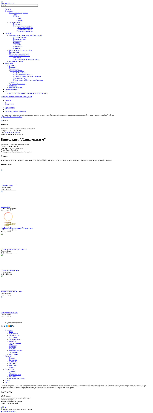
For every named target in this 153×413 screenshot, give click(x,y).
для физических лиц (24, 30)
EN (6, 91)
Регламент (17, 58)
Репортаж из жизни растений (11, 291)
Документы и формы (16, 71)
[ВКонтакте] (4, 326)
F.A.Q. (7, 382)
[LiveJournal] (13, 326)
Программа (17, 41)
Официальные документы (18, 13)
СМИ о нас (13, 345)
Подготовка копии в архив (22, 74)
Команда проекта (19, 39)
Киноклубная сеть (15, 87)
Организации (14, 69)
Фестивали (13, 82)
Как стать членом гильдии (22, 26)
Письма (16, 16)
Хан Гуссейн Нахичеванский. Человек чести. (17, 228)
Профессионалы (15, 375)
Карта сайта (13, 354)
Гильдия (12, 358)
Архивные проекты (16, 61)
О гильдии (9, 11)
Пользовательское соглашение (15, 351)
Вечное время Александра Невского (14, 249)
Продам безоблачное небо (10, 270)
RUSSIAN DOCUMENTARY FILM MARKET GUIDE (28, 93)
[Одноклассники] (9, 326)
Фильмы (12, 65)
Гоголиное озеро (7, 186)
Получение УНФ (19, 72)
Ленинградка (5, 207)
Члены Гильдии (14, 22)
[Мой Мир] (11, 326)
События (12, 363)
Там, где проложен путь (9, 313)
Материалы (13, 86)
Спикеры (16, 43)
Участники (17, 44)
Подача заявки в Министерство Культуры (28, 80)
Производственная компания (15, 111)
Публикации (17, 46)
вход (2, 3)
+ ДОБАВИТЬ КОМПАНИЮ (11, 117)
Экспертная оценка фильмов (19, 56)
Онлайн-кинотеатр (11, 89)
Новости (8, 9)
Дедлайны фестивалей (17, 84)
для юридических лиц (25, 31)
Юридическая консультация (19, 54)
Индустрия (9, 63)
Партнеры (17, 48)
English (7, 380)
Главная (8, 100)
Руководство (17, 24)
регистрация (9, 3)
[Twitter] (7, 326)
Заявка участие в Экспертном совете (26, 59)
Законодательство (19, 78)
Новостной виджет (13, 366)
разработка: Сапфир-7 (8, 411)
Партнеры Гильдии (12, 347)
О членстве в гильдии (25, 28)
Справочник (9, 104)
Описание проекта (20, 37)
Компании (13, 377)
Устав (15, 15)
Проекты (8, 33)
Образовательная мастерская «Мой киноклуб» (25, 35)
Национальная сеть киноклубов (20, 50)
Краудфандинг (14, 52)
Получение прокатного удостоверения (27, 76)
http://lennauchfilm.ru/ (12, 132)
